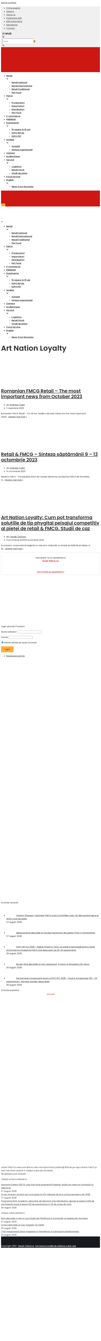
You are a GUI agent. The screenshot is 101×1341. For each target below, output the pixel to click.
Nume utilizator (9, 631)
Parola (4, 637)
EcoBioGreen (13, 156)
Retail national (19, 82)
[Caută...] (50, 41)
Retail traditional (21, 89)
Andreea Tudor (17, 404)
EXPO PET (16, 136)
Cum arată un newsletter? (50, 571)
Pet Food (16, 92)
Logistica (16, 166)
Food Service (13, 176)
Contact (10, 28)
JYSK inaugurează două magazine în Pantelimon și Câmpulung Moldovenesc (40, 1231)
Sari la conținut (8, 2)
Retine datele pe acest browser (20, 642)
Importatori (18, 106)
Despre (10, 11)
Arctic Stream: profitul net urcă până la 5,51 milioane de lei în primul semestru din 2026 (45, 1194)
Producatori (18, 102)
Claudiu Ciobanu (17, 536)
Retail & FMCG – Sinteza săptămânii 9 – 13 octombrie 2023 (49, 457)
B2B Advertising (14, 21)
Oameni (10, 153)
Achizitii (16, 146)
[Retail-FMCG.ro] (20, 56)
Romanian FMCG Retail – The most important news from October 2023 (41, 394)
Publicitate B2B (14, 18)
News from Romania (22, 186)
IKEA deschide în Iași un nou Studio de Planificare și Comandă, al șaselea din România (44, 1218)
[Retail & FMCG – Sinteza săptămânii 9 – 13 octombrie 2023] (21, 446)
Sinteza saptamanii (22, 149)
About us (10, 14)
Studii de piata (19, 173)
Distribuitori (18, 109)
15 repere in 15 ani (21, 129)
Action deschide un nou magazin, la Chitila (22, 1224)
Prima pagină (13, 8)
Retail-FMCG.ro (26, 1245)
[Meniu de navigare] (3, 205)
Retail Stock (18, 169)
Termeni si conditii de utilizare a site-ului (55, 1245)
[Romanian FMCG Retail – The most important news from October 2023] (21, 382)
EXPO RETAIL (18, 132)
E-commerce (13, 116)
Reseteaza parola (15, 655)
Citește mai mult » (17, 416)
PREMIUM (11, 119)
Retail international (22, 85)
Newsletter (12, 24)
